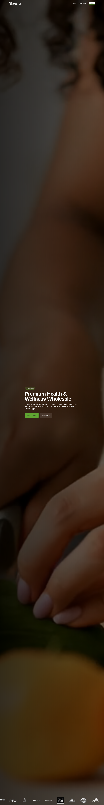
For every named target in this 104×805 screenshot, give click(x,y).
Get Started (91, 3)
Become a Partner (31, 415)
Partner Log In (82, 3)
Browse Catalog (46, 415)
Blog (74, 3)
